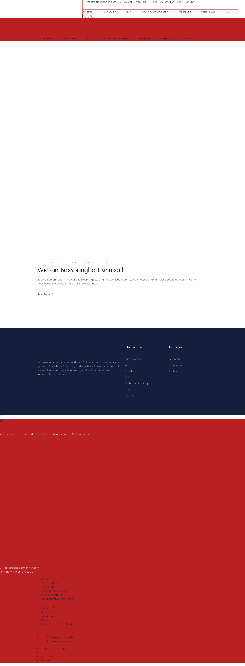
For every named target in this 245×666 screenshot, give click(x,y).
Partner (129, 395)
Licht (128, 377)
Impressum (175, 365)
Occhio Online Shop (137, 383)
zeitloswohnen (133, 359)
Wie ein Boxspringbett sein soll (80, 270)
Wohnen (130, 365)
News (105, 263)
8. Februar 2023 (51, 263)
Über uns (130, 389)
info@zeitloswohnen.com (101, 2)
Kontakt (173, 371)
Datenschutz (176, 359)
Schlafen (130, 371)
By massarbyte (82, 263)
